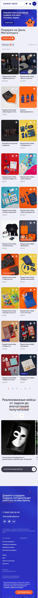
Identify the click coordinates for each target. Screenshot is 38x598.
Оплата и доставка (8, 561)
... (21, 389)
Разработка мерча (8, 547)
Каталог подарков (8, 541)
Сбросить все (33, 44)
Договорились (24, 592)
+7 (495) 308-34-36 (11, 512)
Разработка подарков (9, 544)
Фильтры (6, 45)
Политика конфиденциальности (9, 570)
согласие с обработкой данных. (14, 587)
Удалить (12, 49)
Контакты (5, 563)
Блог (3, 558)
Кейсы (4, 555)
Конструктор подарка (9, 550)
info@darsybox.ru (11, 516)
